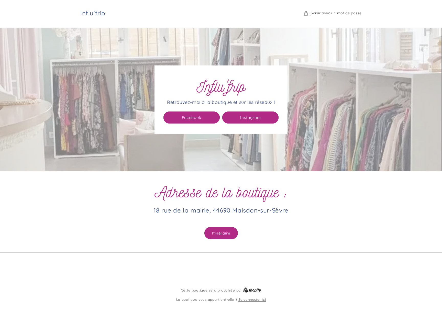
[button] (333, 13)
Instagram (250, 117)
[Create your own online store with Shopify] (252, 290)
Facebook (191, 117)
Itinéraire (221, 233)
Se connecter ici (252, 299)
